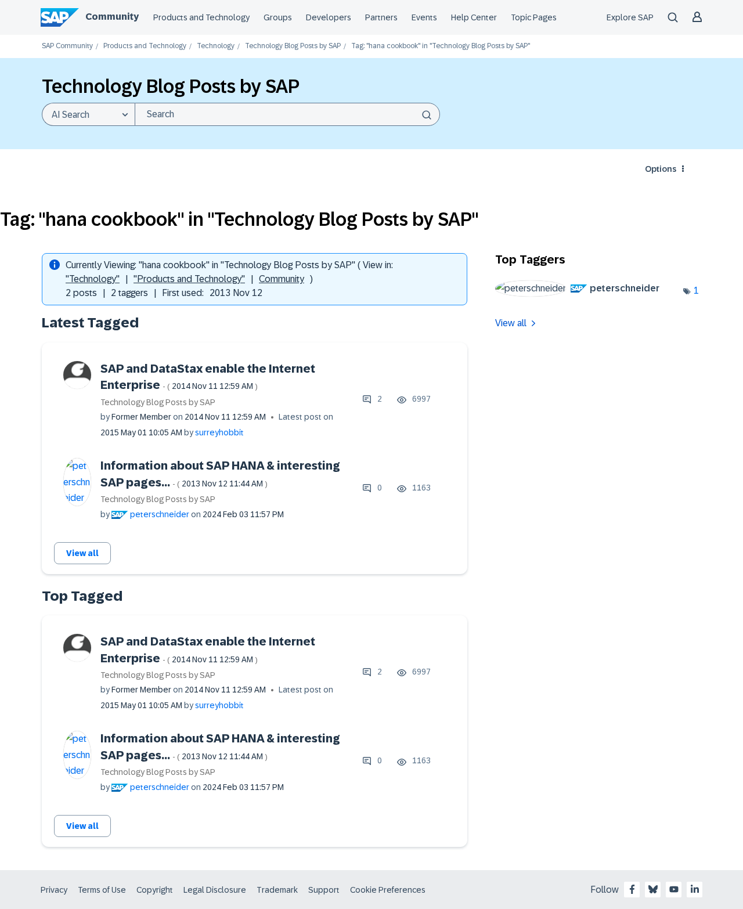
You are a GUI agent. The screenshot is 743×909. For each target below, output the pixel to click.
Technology (216, 46)
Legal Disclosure (214, 889)
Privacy (54, 889)
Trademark (277, 889)
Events (424, 17)
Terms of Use (102, 889)
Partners (381, 17)
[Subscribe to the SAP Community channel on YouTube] (674, 889)
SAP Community (67, 46)
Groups (278, 17)
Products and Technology (201, 17)
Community (112, 16)
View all (82, 553)
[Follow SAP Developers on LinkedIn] (694, 889)
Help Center (474, 17)
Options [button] (660, 169)
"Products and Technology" (189, 279)
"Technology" (93, 279)
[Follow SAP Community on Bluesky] (653, 889)
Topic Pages (534, 17)
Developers (328, 17)
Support (324, 889)
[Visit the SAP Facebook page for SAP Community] (632, 889)
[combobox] (287, 114)
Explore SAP (630, 17)
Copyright (154, 889)
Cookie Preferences (387, 889)
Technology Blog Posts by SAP (293, 46)
